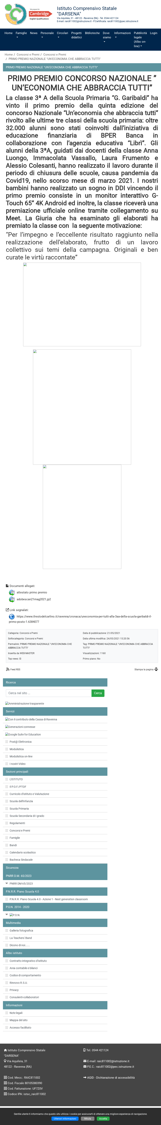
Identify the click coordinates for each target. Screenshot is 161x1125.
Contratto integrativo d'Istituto (28, 960)
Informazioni (122, 33)
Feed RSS (15, 669)
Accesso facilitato (20, 1027)
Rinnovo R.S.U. (19, 982)
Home (9, 33)
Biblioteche (92, 33)
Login (153, 33)
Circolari (62, 33)
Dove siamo (107, 35)
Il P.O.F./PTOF (18, 786)
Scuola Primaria (19, 808)
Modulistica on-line (21, 756)
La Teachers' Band (21, 938)
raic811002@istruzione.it (113, 1061)
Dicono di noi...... (20, 945)
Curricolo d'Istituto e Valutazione (29, 794)
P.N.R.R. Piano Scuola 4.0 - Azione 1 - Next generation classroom (49, 899)
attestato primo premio (32, 592)
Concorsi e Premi (28, 54)
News (34, 33)
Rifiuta (87, 1118)
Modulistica (17, 749)
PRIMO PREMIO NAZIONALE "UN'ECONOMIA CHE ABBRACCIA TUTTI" (55, 59)
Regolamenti (17, 823)
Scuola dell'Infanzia (21, 801)
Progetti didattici (76, 35)
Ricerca (11, 682)
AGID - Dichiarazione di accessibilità (111, 1077)
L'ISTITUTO (16, 779)
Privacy (14, 990)
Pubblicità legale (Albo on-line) (140, 39)
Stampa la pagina (144, 669)
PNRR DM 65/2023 (21, 883)
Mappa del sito (18, 1020)
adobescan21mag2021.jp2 (34, 599)
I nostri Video (18, 763)
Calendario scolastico (23, 852)
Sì (20, 658)
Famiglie (21, 33)
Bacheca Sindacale (21, 859)
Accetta (103, 1118)
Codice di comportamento (25, 975)
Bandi (13, 845)
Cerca (98, 693)
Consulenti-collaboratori (24, 997)
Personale (47, 33)
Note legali (16, 1012)
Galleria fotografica (21, 930)
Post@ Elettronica (21, 741)
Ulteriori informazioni (65, 1118)
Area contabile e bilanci (24, 968)
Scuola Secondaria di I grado (27, 815)
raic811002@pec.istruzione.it (115, 1066)
